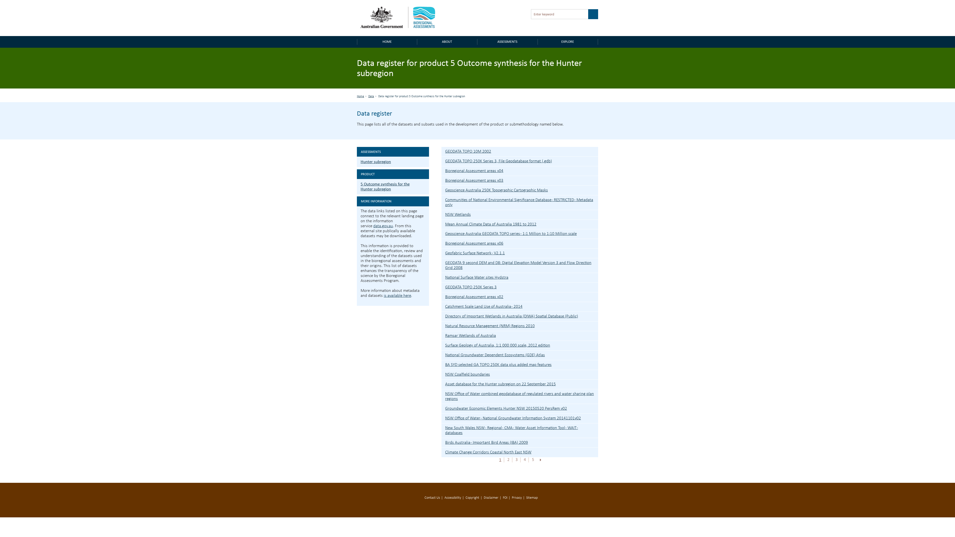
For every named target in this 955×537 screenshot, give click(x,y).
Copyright (472, 498)
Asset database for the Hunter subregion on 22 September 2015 (500, 384)
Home (387, 42)
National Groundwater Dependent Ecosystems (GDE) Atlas (495, 355)
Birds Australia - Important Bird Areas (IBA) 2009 (486, 443)
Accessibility (452, 498)
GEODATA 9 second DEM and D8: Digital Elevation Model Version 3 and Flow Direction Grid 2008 (518, 265)
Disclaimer (491, 498)
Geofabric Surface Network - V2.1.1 (475, 253)
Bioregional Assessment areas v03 (474, 181)
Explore (567, 42)
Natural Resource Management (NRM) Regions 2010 (490, 326)
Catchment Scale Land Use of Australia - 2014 (484, 307)
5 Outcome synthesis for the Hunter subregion (385, 186)
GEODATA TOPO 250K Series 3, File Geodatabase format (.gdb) (498, 161)
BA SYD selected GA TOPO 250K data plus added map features (498, 365)
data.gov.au (383, 226)
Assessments (507, 42)
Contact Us (432, 498)
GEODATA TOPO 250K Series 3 (471, 287)
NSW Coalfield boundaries (467, 374)
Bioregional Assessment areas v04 (474, 171)
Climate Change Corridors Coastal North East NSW (488, 452)
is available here (397, 296)
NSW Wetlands (458, 215)
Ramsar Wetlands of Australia (470, 336)
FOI (505, 498)
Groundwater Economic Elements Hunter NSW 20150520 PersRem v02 (506, 408)
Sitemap (532, 498)
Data (371, 96)
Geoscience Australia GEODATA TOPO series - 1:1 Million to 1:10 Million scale (511, 234)
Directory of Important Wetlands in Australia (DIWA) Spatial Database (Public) (511, 316)
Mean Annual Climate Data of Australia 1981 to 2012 (490, 224)
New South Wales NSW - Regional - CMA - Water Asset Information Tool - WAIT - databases (511, 430)
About (447, 42)
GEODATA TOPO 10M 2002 (468, 151)
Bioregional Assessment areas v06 (474, 243)
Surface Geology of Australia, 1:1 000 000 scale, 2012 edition (497, 345)
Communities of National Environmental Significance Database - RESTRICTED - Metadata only (519, 202)
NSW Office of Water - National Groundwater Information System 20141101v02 (513, 418)
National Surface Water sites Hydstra (476, 277)
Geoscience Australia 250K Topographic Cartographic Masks (496, 190)
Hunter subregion (376, 161)
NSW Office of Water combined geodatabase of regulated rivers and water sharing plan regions (519, 396)
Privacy (517, 498)
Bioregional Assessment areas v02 (474, 297)
